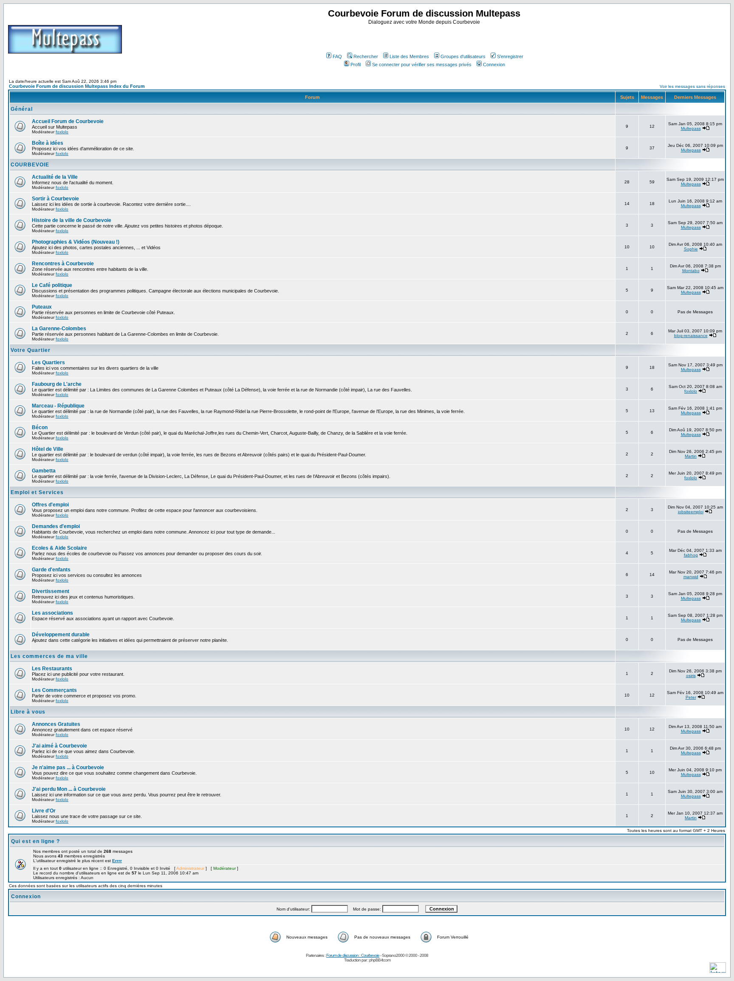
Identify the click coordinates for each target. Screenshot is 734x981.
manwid (690, 576)
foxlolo (62, 131)
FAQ (337, 56)
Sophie (691, 249)
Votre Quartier (31, 350)
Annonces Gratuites (56, 724)
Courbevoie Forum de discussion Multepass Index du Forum (77, 86)
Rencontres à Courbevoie (63, 264)
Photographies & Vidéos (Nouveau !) (75, 242)
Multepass (691, 128)
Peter (691, 697)
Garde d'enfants (51, 570)
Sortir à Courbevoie (55, 199)
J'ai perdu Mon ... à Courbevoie (69, 789)
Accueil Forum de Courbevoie (68, 121)
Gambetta (44, 471)
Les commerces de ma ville (49, 656)
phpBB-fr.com (379, 960)
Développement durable (61, 635)
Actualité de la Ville (55, 177)
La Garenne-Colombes (59, 329)
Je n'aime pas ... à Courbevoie (68, 767)
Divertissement (50, 591)
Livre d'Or (44, 811)
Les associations (52, 613)
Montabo (691, 270)
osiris (691, 675)
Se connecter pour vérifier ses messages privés (421, 64)
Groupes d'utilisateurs (463, 56)
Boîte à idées (47, 143)
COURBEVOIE (30, 165)
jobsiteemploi (690, 511)
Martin (691, 456)
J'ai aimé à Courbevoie (59, 746)
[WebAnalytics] (717, 970)
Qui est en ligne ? (35, 841)
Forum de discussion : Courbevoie (352, 955)
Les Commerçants (54, 690)
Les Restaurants (52, 669)
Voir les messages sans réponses (692, 86)
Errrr (117, 860)
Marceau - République (58, 406)
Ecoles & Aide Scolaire (59, 548)
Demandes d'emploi (56, 526)
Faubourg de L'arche (57, 384)
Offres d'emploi (50, 505)
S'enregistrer (510, 56)
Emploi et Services (37, 492)
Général (22, 109)
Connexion (494, 64)
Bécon (40, 427)
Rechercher (365, 56)
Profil (355, 64)
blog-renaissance (691, 335)
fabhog (691, 555)
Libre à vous (28, 712)
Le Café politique (52, 285)
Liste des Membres (409, 56)
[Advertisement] (425, 38)
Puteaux (42, 307)
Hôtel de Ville (47, 449)
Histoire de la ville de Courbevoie (71, 220)
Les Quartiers (48, 362)
